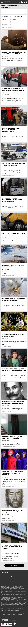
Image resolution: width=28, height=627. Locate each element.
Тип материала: (5, 16)
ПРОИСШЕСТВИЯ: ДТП (7, 241)
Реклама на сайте (6, 575)
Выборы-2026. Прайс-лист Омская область (13, 577)
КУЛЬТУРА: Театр (6, 346)
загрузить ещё (14, 565)
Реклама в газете (18, 575)
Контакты (4, 579)
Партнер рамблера (13, 620)
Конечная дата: (5, 24)
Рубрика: (4, 19)
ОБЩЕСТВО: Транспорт (8, 103)
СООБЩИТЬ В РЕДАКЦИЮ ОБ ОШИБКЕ (11, 580)
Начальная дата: (5, 21)
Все (3, 11)
